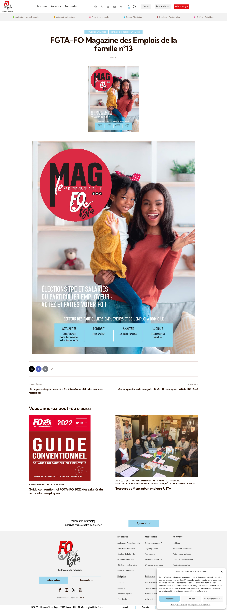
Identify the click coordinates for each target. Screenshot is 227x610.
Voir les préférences (212, 598)
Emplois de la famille (96, 32)
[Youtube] (114, 7)
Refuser (191, 598)
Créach (81, 597)
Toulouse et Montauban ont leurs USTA (143, 488)
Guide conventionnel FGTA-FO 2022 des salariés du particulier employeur (66, 491)
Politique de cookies (179, 605)
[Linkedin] (108, 7)
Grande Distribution (152, 483)
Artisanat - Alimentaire (166, 481)
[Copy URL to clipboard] (52, 369)
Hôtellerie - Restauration (180, 483)
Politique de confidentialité (199, 605)
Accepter (169, 598)
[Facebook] (95, 7)
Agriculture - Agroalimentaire (133, 481)
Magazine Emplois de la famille (125, 32)
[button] (221, 571)
